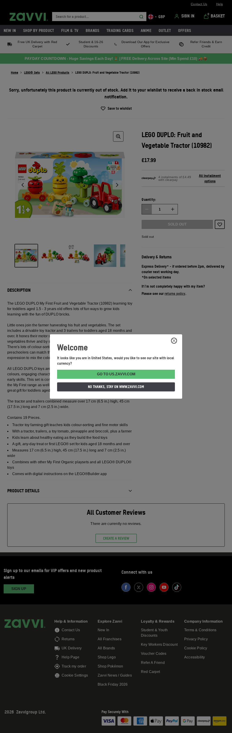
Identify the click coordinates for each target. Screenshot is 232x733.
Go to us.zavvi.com (116, 374)
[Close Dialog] (174, 340)
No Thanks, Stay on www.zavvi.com (116, 386)
